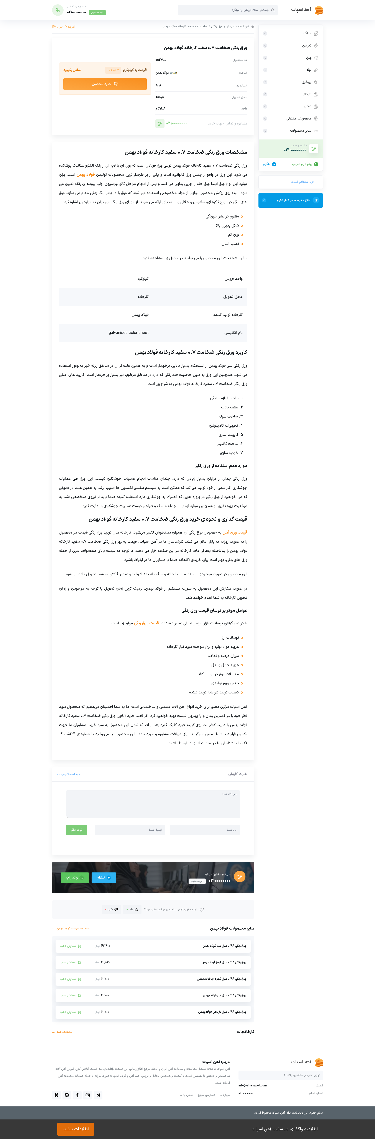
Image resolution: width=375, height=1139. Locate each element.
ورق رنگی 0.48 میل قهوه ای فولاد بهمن (221, 979)
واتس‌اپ (72, 877)
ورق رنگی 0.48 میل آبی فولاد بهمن (224, 995)
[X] (56, 1095)
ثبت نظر (76, 829)
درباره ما (225, 1095)
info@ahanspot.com (252, 1086)
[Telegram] (98, 1095)
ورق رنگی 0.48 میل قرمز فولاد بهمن (224, 962)
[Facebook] (77, 1095)
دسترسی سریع (206, 1095)
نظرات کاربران (237, 774)
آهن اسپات (242, 26)
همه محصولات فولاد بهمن (70, 929)
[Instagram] (87, 1095)
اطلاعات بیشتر (76, 1129)
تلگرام (266, 164)
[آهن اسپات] (300, 10)
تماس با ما (187, 1095)
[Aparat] (66, 1095)
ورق (229, 26)
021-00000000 (295, 150)
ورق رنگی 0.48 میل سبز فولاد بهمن (224, 946)
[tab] (237, 774)
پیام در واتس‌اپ (302, 164)
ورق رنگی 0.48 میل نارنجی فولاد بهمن (222, 1012)
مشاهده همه (62, 1032)
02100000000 (177, 123)
